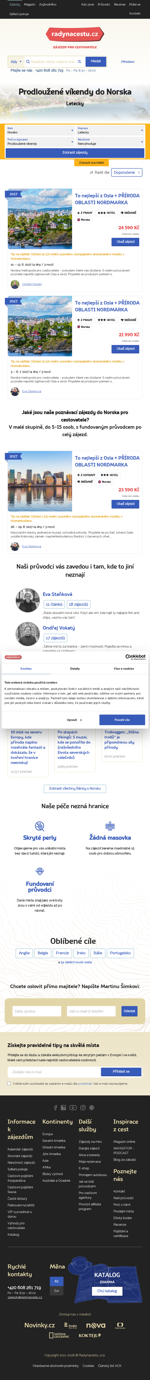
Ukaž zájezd (126, 241)
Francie (62, 953)
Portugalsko (120, 953)
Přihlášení (127, 62)
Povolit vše (122, 719)
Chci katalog (107, 1291)
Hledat (96, 61)
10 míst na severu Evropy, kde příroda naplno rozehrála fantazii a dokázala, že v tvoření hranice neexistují (28, 747)
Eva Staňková (31, 391)
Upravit (72, 719)
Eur (56, 1291)
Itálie (98, 953)
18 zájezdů (78, 604)
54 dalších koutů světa (76, 962)
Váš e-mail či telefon (83, 1006)
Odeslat (129, 1011)
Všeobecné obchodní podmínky (56, 1366)
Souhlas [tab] (26, 668)
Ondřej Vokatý (32, 284)
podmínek (85, 1083)
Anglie (24, 953)
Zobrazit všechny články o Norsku (75, 788)
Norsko (85, 220)
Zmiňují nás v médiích (75, 1314)
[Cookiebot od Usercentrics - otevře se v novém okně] (128, 657)
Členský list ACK (109, 1366)
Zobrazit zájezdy (75, 152)
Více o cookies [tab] (124, 668)
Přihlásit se (121, 1071)
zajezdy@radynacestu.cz (25, 1297)
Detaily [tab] (75, 668)
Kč (57, 1281)
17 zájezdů (55, 638)
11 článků (54, 604)
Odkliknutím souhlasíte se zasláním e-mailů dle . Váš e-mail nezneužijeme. (70, 1083)
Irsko (81, 953)
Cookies (88, 1366)
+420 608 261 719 (49, 70)
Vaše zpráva (23, 1006)
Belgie (43, 953)
